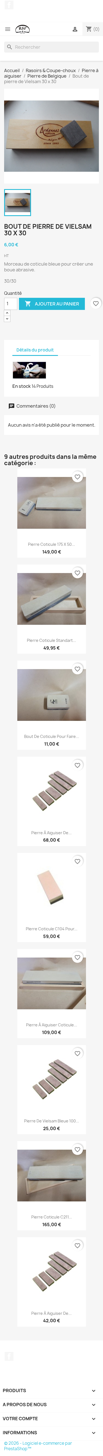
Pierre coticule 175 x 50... (51, 544)
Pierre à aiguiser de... (51, 832)
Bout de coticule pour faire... (51, 736)
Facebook (9, 5)
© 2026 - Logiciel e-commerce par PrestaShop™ (38, 1446)
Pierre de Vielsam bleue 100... (51, 1121)
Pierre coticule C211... (51, 1217)
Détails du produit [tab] (35, 350)
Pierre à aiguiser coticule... (51, 1024)
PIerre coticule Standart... (51, 640)
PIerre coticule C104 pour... (51, 928)
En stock (21, 386)
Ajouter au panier (52, 303)
